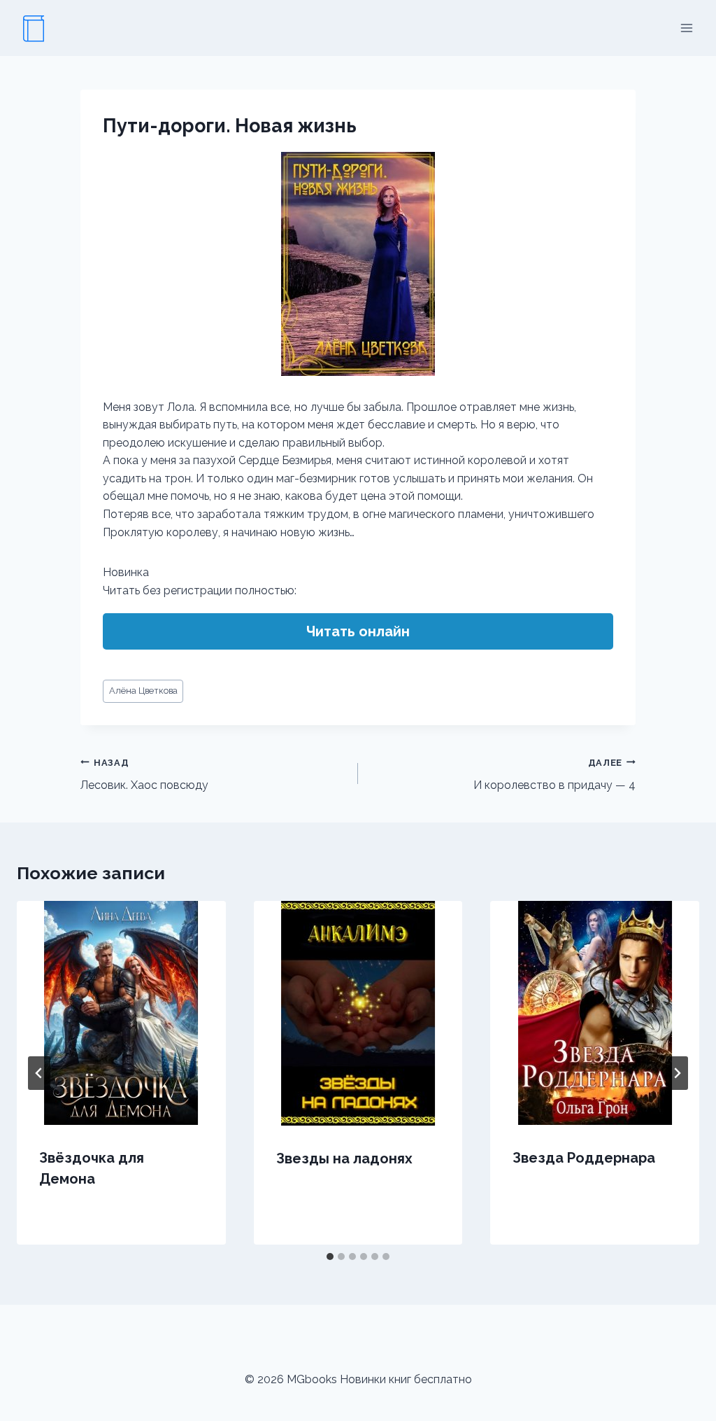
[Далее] (677, 1073)
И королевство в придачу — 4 (554, 774)
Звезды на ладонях (344, 1158)
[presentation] (121, 1013)
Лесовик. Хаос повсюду (144, 774)
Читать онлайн (358, 631)
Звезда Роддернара (584, 1157)
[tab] (330, 1256)
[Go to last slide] (39, 1073)
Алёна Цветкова (143, 690)
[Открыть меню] (686, 27)
